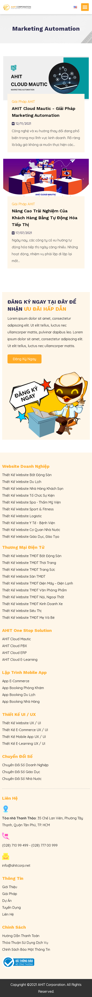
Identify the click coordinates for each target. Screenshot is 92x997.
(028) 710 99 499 (15, 845)
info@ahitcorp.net (16, 865)
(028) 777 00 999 (44, 845)
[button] (85, 7)
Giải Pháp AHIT (23, 101)
